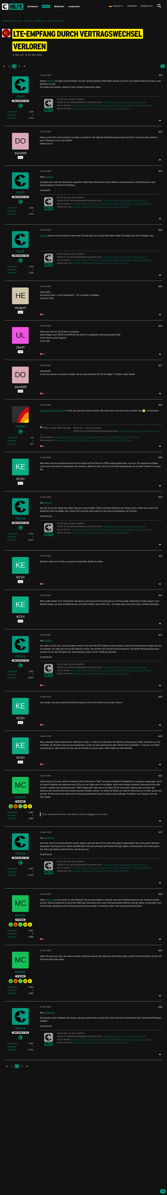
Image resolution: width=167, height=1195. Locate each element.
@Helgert (44, 410)
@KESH (47, 502)
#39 (160, 950)
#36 (160, 775)
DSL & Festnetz (124, 437)
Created (78, 440)
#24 (160, 230)
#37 (160, 832)
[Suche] (159, 6)
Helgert (50, 80)
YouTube (126, 440)
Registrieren (147, 5)
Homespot (120, 529)
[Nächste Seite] (24, 66)
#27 (160, 365)
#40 (160, 1006)
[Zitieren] (160, 120)
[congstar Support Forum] (12, 6)
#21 (160, 75)
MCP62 (92, 814)
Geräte (148, 529)
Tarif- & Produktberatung (86, 437)
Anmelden (132, 5)
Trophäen (11, 115)
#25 (160, 286)
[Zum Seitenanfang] (163, 1191)
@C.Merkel (49, 837)
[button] (116, 6)
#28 (160, 404)
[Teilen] (162, 66)
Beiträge (11, 118)
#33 (160, 634)
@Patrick (49, 899)
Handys (136, 437)
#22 (160, 131)
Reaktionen (12, 111)
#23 (160, 171)
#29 (160, 457)
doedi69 (49, 176)
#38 (160, 894)
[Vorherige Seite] (4, 66)
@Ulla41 (63, 410)
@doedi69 (54, 410)
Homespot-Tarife (107, 437)
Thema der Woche (63, 440)
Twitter (101, 440)
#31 (160, 555)
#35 (160, 736)
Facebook (89, 440)
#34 (160, 696)
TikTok (125, 532)
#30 (160, 497)
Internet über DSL (134, 529)
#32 (160, 595)
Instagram (113, 440)
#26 (160, 325)
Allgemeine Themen (63, 437)
